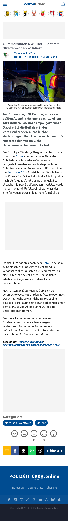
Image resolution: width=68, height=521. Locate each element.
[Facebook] (9, 499)
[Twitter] (15, 499)
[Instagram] (21, 499)
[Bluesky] (53, 499)
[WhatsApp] (46, 499)
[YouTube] (40, 499)
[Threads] (34, 499)
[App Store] (59, 499)
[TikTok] (27, 499)
